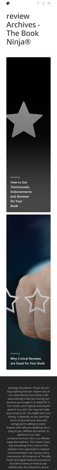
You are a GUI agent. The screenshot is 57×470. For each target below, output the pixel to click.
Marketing (15, 177)
